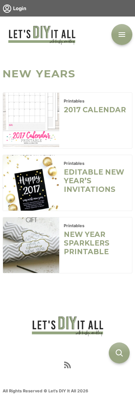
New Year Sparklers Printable (87, 243)
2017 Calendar (95, 110)
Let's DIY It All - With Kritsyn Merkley (42, 34)
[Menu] (121, 34)
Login (19, 8)
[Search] (119, 352)
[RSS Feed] (67, 366)
